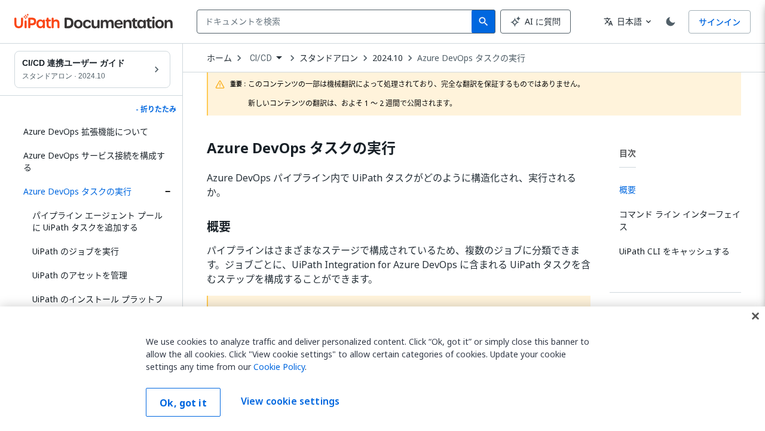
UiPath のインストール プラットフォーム (97, 305)
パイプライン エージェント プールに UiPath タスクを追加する (97, 221)
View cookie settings (290, 401)
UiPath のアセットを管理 (79, 275)
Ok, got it (183, 403)
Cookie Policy (279, 366)
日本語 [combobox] (623, 21)
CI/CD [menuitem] (261, 58)
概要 (219, 226)
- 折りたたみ (156, 109)
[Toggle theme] (670, 21)
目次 (627, 153)
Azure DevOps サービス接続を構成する (94, 161)
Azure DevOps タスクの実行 (77, 191)
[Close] (755, 316)
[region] (382, 368)
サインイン (719, 22)
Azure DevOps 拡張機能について (85, 131)
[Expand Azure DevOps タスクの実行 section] (167, 191)
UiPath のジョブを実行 (75, 251)
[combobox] (337, 21)
